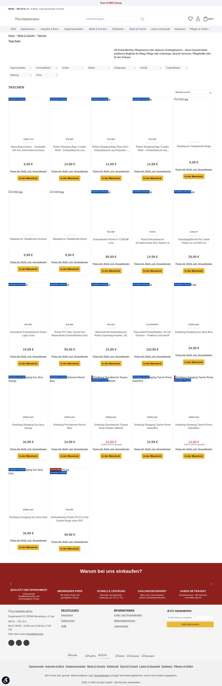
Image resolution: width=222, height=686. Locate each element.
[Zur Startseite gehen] (27, 19)
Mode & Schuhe (96, 666)
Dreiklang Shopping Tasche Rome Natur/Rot (152, 426)
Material (14, 75)
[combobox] (112, 19)
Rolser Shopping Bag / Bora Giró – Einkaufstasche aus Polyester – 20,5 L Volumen (111, 148)
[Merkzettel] (190, 19)
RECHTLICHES (70, 610)
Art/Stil (143, 68)
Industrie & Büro (54, 666)
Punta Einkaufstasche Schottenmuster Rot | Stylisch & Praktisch (152, 241)
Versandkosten (102, 675)
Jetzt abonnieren (190, 624)
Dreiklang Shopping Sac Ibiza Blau (194, 332)
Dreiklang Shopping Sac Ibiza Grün (28, 517)
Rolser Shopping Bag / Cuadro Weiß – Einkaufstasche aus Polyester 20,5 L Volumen (69, 148)
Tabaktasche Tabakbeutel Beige (194, 146)
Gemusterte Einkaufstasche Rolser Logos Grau (28, 334)
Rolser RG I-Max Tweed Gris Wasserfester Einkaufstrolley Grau (69, 334)
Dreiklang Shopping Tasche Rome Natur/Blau (193, 426)
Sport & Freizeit (129, 666)
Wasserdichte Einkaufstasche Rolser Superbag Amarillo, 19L (111, 334)
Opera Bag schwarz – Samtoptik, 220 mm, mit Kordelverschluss (28, 148)
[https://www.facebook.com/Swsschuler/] (11, 643)
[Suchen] (142, 19)
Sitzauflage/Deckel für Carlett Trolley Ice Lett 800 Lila (193, 241)
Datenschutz (68, 620)
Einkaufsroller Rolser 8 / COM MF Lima (111, 241)
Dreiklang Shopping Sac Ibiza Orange (28, 426)
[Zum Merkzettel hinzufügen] (45, 100)
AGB (63, 626)
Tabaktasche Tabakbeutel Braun (69, 239)
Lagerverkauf (121, 626)
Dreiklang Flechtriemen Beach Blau (69, 426)
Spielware (166, 666)
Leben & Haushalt (149, 666)
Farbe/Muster (173, 68)
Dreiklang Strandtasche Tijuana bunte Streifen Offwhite (111, 426)
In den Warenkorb (28, 178)
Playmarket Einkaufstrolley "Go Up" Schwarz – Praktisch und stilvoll (152, 334)
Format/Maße (43, 68)
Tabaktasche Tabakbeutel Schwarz (28, 239)
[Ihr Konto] (198, 19)
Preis (39, 75)
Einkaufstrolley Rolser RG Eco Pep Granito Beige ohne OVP (69, 519)
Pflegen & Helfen (183, 666)
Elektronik (113, 666)
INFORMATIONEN (124, 610)
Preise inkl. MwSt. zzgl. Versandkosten (28, 171)
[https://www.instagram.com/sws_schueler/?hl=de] (19, 643)
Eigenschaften (18, 68)
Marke (91, 68)
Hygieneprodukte (76, 666)
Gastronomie (36, 666)
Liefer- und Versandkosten (128, 615)
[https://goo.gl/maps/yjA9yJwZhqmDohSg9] (26, 643)
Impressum (67, 615)
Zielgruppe (120, 68)
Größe (65, 68)
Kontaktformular (34, 634)
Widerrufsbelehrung (124, 620)
